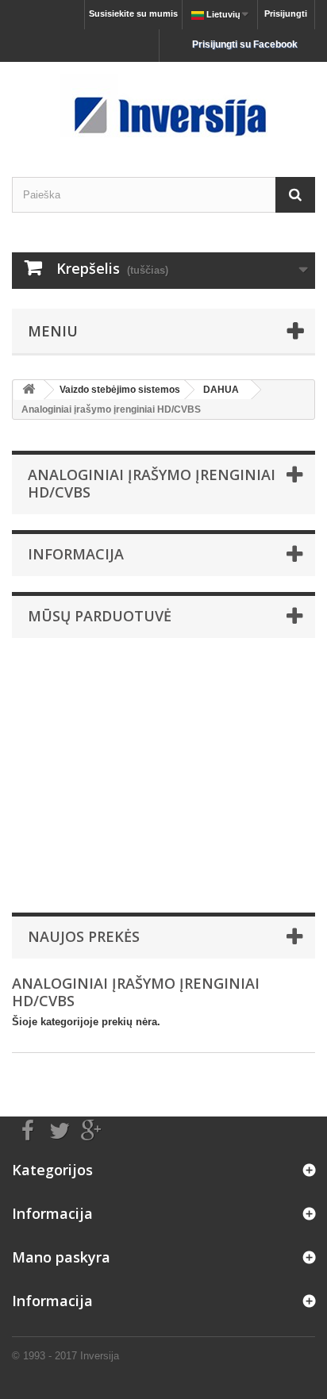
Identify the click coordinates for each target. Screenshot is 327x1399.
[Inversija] (163, 105)
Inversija (99, 1356)
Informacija (76, 553)
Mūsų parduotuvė (99, 615)
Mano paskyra (61, 1256)
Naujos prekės (84, 936)
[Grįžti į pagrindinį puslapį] (28, 390)
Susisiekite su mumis (133, 13)
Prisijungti (285, 13)
